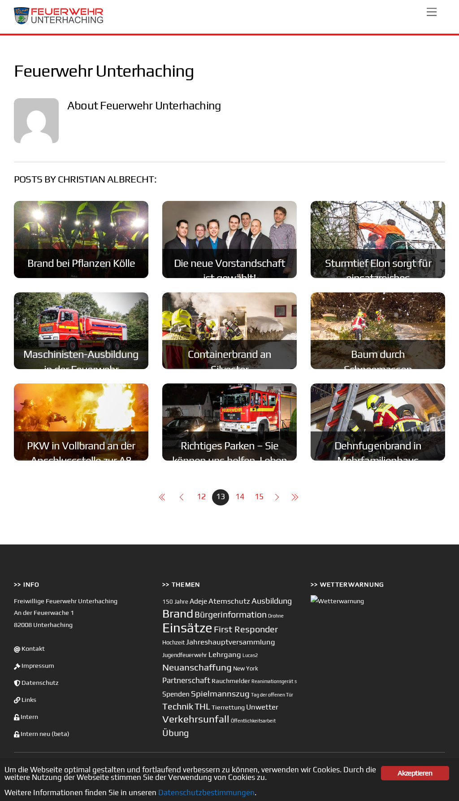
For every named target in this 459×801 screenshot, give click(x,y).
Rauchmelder (231, 680)
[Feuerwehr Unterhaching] (59, 22)
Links (28, 699)
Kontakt (32, 648)
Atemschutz (229, 600)
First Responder (246, 629)
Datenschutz (39, 682)
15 (259, 496)
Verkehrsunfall (196, 719)
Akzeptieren (415, 773)
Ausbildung (271, 600)
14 (239, 496)
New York (245, 668)
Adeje (198, 601)
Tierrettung (228, 707)
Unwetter (262, 706)
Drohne (276, 615)
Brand (177, 613)
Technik (177, 706)
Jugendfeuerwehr (184, 655)
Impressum (37, 665)
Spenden (176, 694)
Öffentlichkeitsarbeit (253, 720)
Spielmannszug (220, 693)
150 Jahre (175, 601)
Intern (28, 716)
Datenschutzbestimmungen (206, 792)
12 (201, 496)
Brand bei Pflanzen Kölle (81, 263)
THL (202, 706)
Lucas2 (250, 655)
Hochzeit (173, 642)
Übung (175, 732)
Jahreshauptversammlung (230, 641)
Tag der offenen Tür (272, 694)
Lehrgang (224, 654)
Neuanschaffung (197, 667)
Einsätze (187, 627)
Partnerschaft (186, 680)
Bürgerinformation (231, 614)
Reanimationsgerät (272, 681)
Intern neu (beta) (44, 733)
